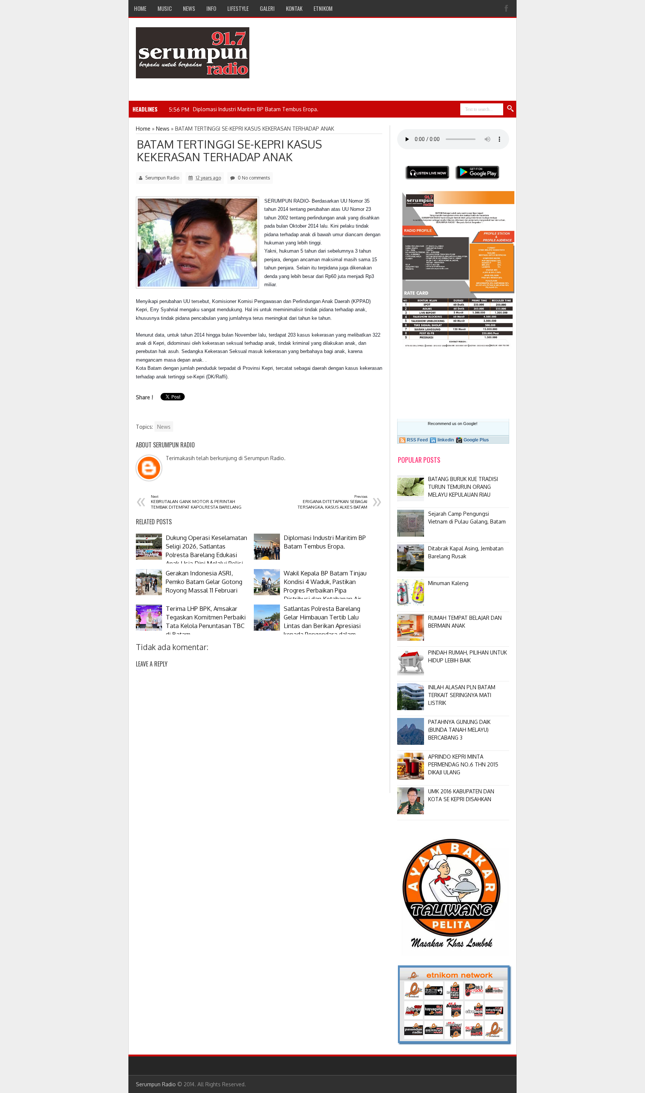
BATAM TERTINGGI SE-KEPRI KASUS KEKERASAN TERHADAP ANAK (229, 150)
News (164, 427)
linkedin (445, 440)
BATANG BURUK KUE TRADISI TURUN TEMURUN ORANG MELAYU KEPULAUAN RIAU (463, 487)
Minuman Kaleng (448, 583)
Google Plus (476, 440)
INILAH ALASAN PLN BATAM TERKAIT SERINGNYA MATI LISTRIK (461, 695)
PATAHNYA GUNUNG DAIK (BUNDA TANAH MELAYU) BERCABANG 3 (459, 730)
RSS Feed (417, 440)
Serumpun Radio (156, 1084)
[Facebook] (507, 8)
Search (510, 109)
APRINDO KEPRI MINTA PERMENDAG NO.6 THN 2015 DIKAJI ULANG (463, 764)
